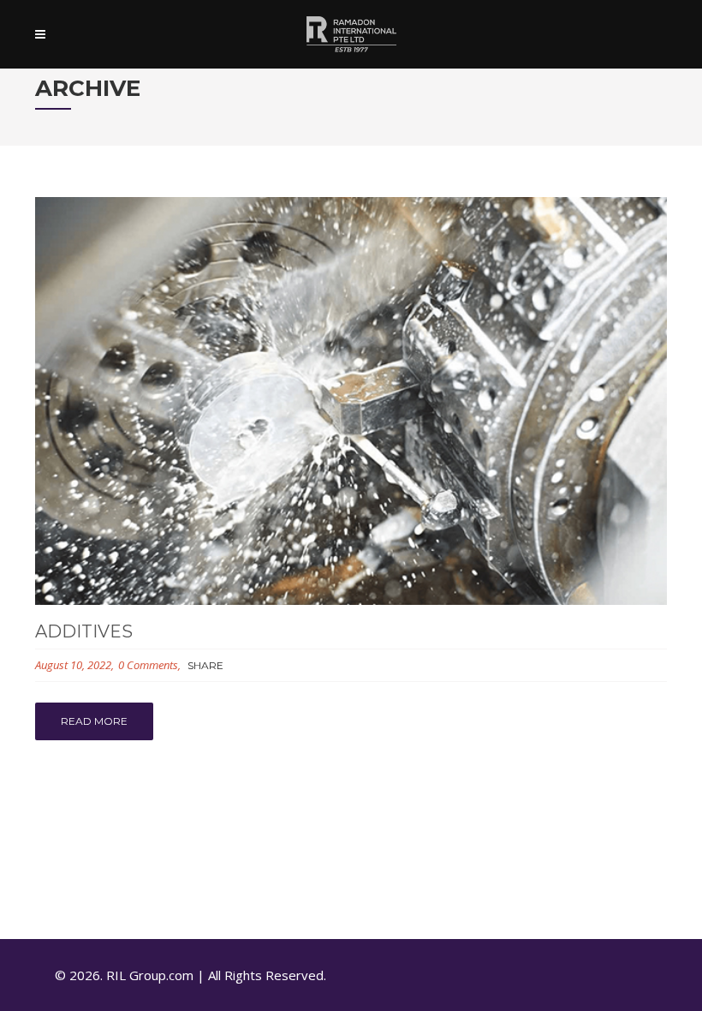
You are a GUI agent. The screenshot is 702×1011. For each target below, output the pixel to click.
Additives (84, 631)
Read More (94, 721)
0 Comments (148, 665)
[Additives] (351, 401)
